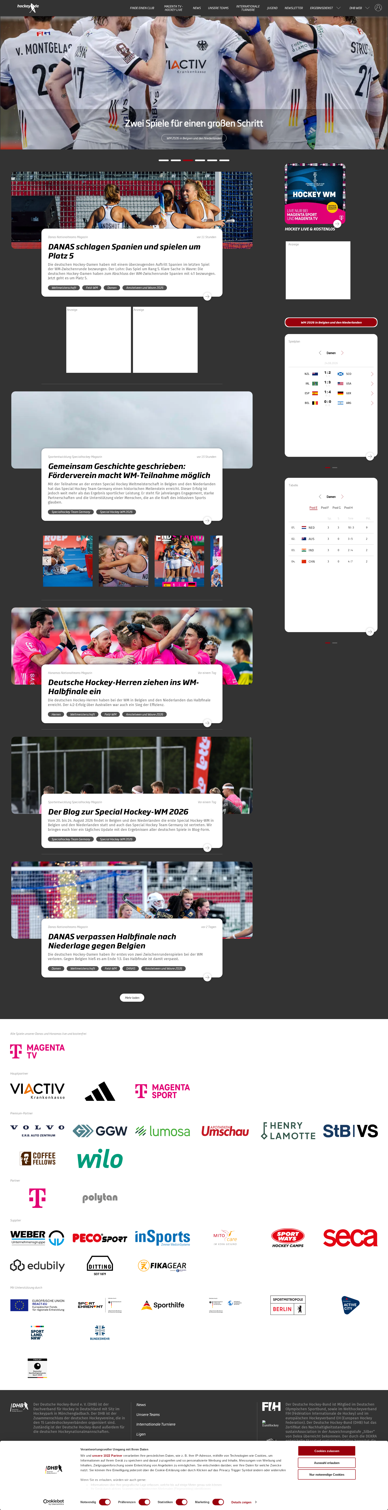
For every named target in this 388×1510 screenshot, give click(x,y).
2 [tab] (173, 162)
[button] (68, 573)
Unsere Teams (218, 8)
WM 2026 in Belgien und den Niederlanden (331, 322)
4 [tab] (197, 162)
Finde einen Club (142, 8)
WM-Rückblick (194, 138)
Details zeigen (241, 1502)
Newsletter (294, 8)
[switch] (144, 1502)
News (197, 8)
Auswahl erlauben (327, 1462)
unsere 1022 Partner (107, 1455)
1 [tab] (161, 162)
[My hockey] (378, 8)
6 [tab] (221, 162)
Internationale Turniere (247, 8)
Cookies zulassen (326, 1451)
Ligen (141, 1433)
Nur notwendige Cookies (326, 1474)
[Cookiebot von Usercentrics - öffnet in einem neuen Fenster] (53, 1502)
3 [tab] (185, 162)
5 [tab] (209, 162)
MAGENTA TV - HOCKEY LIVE (173, 8)
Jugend (272, 8)
